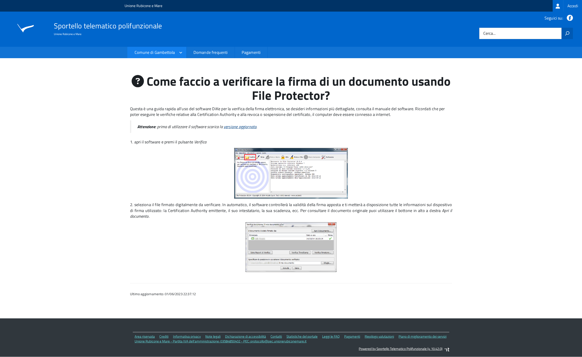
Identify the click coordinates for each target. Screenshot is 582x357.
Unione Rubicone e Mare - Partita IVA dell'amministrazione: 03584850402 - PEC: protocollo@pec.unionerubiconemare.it (220, 341)
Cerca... (489, 33)
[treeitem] (567, 6)
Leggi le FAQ (331, 336)
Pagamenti (251, 52)
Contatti (276, 336)
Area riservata (145, 336)
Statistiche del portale (302, 336)
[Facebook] (569, 18)
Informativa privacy (187, 336)
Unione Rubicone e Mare (143, 5)
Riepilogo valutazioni (379, 336)
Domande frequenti (210, 52)
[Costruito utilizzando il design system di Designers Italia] (447, 350)
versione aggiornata (240, 127)
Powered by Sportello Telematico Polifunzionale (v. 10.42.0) (400, 348)
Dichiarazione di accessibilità (245, 336)
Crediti (163, 336)
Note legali (213, 336)
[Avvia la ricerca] (567, 33)
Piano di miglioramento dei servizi (423, 336)
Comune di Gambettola (155, 52)
